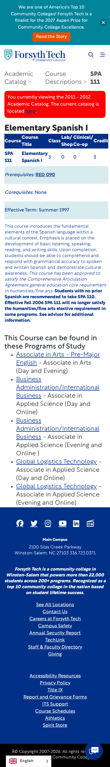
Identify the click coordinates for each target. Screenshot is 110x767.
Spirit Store (55, 725)
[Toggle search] (91, 55)
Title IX (55, 690)
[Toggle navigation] (103, 55)
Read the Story (51, 37)
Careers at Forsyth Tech (55, 619)
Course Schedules (55, 711)
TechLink (55, 640)
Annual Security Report (55, 633)
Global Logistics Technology (56, 462)
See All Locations (55, 605)
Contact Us (55, 612)
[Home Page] (34, 55)
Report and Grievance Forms (55, 697)
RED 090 (45, 175)
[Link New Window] (20, 523)
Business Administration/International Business (57, 387)
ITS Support (55, 704)
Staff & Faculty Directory (55, 647)
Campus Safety (55, 626)
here (30, 111)
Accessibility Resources (55, 676)
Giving (55, 654)
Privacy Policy (55, 683)
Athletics (55, 718)
